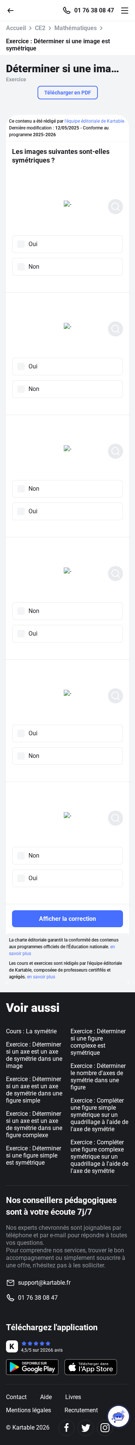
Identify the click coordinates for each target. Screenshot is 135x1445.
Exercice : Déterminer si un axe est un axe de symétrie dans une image (34, 1055)
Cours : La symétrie (31, 1031)
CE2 (40, 28)
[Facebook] (66, 1428)
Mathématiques (75, 28)
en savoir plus (41, 977)
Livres (73, 1397)
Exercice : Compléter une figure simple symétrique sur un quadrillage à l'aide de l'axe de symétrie (99, 1115)
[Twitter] (86, 1428)
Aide (46, 1397)
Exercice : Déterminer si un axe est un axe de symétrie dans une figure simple (34, 1089)
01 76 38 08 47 (94, 11)
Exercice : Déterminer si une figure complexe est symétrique (98, 1042)
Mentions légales (28, 1410)
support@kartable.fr (44, 1282)
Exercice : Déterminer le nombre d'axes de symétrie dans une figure (98, 1076)
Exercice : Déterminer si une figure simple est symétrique (33, 1155)
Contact (16, 1397)
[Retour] (13, 10)
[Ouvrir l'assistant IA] (118, 1416)
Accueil (16, 28)
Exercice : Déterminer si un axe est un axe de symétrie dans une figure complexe (34, 1124)
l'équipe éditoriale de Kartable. (94, 121)
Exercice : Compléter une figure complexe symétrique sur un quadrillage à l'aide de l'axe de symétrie (99, 1156)
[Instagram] (105, 1428)
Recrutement (81, 1410)
